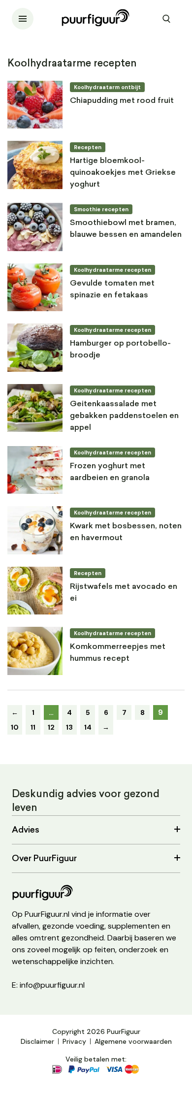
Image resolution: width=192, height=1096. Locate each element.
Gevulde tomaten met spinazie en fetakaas (112, 289)
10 (15, 727)
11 (33, 727)
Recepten (87, 147)
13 (69, 727)
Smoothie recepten (101, 209)
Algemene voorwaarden (133, 1041)
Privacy (74, 1041)
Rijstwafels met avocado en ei (123, 593)
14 (88, 727)
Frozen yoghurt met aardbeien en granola (110, 472)
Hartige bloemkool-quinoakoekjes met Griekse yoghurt (123, 173)
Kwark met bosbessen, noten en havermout (126, 532)
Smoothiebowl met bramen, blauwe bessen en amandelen (126, 229)
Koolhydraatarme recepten (112, 269)
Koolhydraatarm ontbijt (107, 87)
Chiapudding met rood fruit (122, 101)
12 (51, 727)
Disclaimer (37, 1041)
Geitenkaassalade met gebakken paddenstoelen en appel (124, 416)
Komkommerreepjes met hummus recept (117, 653)
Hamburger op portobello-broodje (120, 349)
